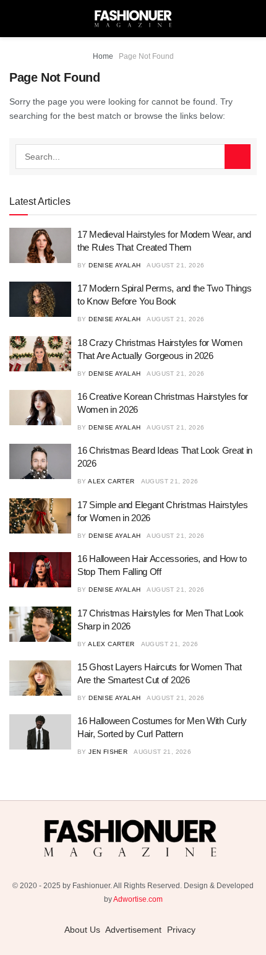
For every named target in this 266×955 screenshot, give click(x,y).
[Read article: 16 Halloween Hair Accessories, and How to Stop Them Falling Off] (40, 569)
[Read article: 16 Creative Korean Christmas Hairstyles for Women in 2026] (40, 407)
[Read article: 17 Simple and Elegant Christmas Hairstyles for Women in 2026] (40, 516)
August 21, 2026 (175, 265)
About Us (82, 930)
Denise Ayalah (114, 265)
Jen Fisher (107, 751)
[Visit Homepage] (133, 18)
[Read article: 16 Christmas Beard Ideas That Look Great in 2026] (40, 461)
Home (103, 56)
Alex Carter (111, 481)
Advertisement (133, 930)
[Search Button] (238, 156)
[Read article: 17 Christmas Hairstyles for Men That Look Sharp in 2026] (40, 624)
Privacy (181, 930)
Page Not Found (146, 56)
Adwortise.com (138, 899)
